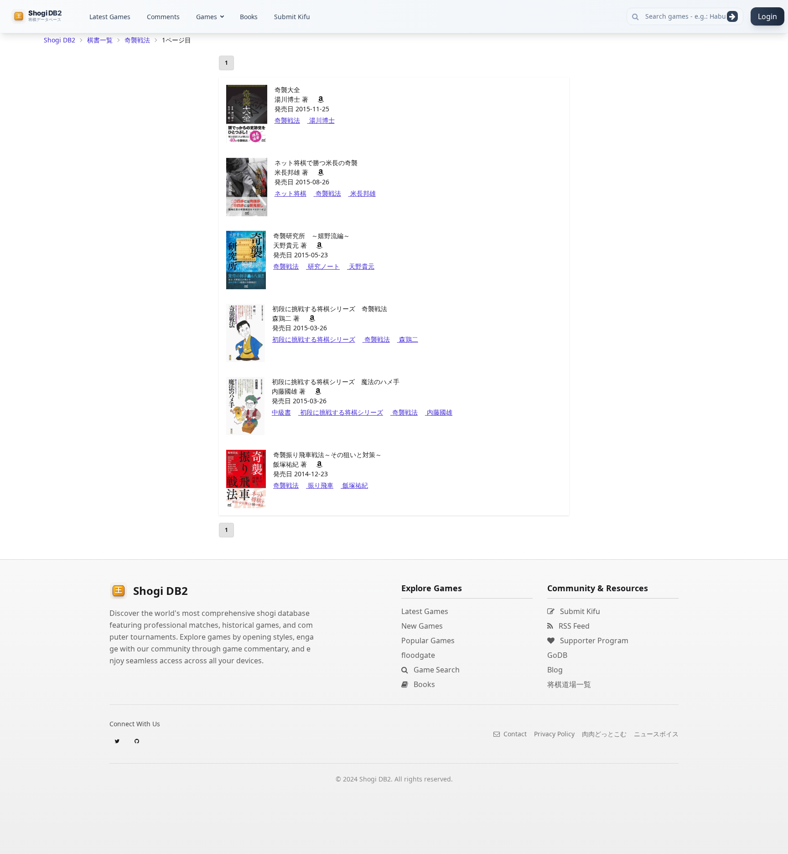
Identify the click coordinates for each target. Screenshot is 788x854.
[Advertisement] (112, 185)
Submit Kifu (292, 16)
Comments (163, 16)
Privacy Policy (554, 733)
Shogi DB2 (59, 40)
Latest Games (109, 16)
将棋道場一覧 (569, 684)
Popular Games (428, 640)
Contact (514, 733)
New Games (422, 626)
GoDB (557, 655)
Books (249, 16)
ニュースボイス (656, 733)
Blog (555, 670)
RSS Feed (573, 626)
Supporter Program (593, 640)
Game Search (436, 670)
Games (206, 16)
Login (767, 16)
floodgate (418, 655)
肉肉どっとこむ (604, 733)
